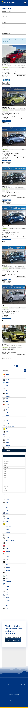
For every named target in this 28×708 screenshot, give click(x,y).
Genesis (8, 445)
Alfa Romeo (9, 379)
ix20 (5, 479)
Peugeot (8, 562)
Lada (7, 510)
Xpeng (7, 603)
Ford (7, 434)
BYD (7, 401)
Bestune (8, 396)
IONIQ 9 (5, 477)
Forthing (8, 437)
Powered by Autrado (14, 700)
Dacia (7, 415)
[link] (21, 75)
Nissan (7, 554)
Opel (7, 559)
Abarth (7, 374)
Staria (5, 488)
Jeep (7, 502)
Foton (7, 439)
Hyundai (8, 450)
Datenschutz (16, 694)
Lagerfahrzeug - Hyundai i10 (14, 106)
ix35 (5, 481)
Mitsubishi (8, 551)
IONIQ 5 (5, 473)
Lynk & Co (8, 526)
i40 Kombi (6, 467)
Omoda (8, 556)
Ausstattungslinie (6, 33)
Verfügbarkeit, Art (6, 11)
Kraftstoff (4, 16)
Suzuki (7, 586)
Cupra (7, 412)
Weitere (8, 600)
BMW (7, 398)
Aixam (7, 377)
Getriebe (4, 22)
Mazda (7, 537)
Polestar (8, 564)
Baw (7, 393)
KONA (5, 483)
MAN (7, 529)
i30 (4, 459)
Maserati (8, 532)
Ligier (7, 521)
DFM (7, 420)
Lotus (7, 524)
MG (7, 543)
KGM (7, 505)
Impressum (10, 694)
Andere (8, 385)
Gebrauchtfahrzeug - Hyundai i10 (14, 343)
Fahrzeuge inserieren (13, 639)
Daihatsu (8, 417)
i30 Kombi (6, 463)
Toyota (7, 592)
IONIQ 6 (5, 475)
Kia (7, 507)
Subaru (7, 584)
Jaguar (7, 499)
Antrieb (3, 27)
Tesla (7, 589)
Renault (8, 570)
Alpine (7, 382)
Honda (7, 447)
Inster (5, 469)
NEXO (5, 484)
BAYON (5, 453)
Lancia (7, 513)
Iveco (7, 494)
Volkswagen (9, 594)
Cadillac (8, 404)
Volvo (7, 597)
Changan (8, 407)
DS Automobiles (10, 426)
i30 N (5, 465)
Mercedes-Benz (10, 540)
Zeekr (7, 605)
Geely (7, 442)
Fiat (7, 431)
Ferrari (7, 428)
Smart (7, 578)
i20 (4, 457)
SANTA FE (6, 486)
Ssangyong (8, 581)
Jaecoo (7, 496)
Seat (7, 573)
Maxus (7, 534)
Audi (7, 388)
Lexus (7, 518)
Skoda (7, 575)
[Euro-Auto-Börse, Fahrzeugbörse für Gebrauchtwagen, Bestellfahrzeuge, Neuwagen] (8, 3)
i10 (4, 455)
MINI (7, 548)
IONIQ (5, 471)
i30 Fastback (6, 461)
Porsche (8, 567)
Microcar (8, 545)
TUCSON (5, 490)
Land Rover (8, 515)
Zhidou (7, 608)
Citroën (8, 409)
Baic (7, 390)
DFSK (7, 423)
